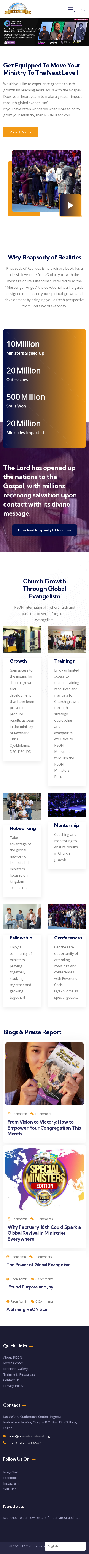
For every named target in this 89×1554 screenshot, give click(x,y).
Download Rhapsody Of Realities (44, 530)
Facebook (10, 1477)
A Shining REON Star (27, 1309)
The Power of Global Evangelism (38, 1264)
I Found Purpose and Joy (30, 1287)
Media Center (13, 1363)
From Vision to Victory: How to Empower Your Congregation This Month (44, 1128)
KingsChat (10, 1472)
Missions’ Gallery (15, 1368)
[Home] (17, 9)
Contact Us (12, 1380)
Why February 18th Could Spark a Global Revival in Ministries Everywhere (44, 1233)
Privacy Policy (13, 1385)
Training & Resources (19, 1374)
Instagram (11, 1483)
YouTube (10, 1489)
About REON (12, 1357)
